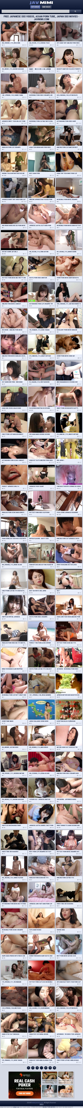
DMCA (41, 1104)
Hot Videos (35, 7)
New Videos (46, 7)
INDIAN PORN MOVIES (49, 1107)
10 (54, 1068)
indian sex (16, 1107)
